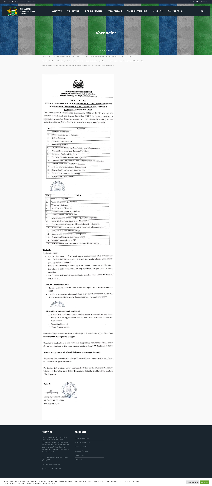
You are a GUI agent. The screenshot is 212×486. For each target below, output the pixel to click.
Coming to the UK (81, 447)
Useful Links (15, 1)
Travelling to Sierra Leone (28, 1)
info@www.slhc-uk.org (52, 464)
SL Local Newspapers (82, 442)
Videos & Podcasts (81, 451)
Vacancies (78, 460)
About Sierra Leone (82, 438)
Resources (7, 1)
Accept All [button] (204, 482)
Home (102, 50)
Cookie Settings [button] (192, 482)
